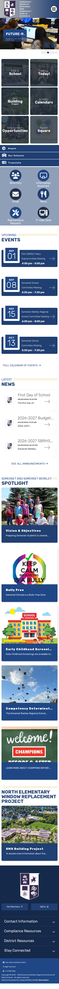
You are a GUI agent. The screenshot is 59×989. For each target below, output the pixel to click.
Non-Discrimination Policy (15, 962)
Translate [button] (14, 163)
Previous (47, 45)
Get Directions (13, 907)
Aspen (12, 148)
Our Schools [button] (16, 155)
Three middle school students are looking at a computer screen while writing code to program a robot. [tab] (45, 52)
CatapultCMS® (25, 980)
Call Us (43, 907)
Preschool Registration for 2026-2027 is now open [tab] (42, 52)
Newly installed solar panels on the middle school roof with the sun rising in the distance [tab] (50, 52)
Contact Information (21, 921)
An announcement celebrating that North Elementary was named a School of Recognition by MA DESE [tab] (53, 52)
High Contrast (10, 967)
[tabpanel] (29, 33)
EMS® (35, 980)
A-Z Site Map (10, 971)
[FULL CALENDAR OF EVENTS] (22, 368)
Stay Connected (17, 950)
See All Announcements (28, 463)
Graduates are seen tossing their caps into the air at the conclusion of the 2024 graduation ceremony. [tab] (56, 52)
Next (54, 45)
